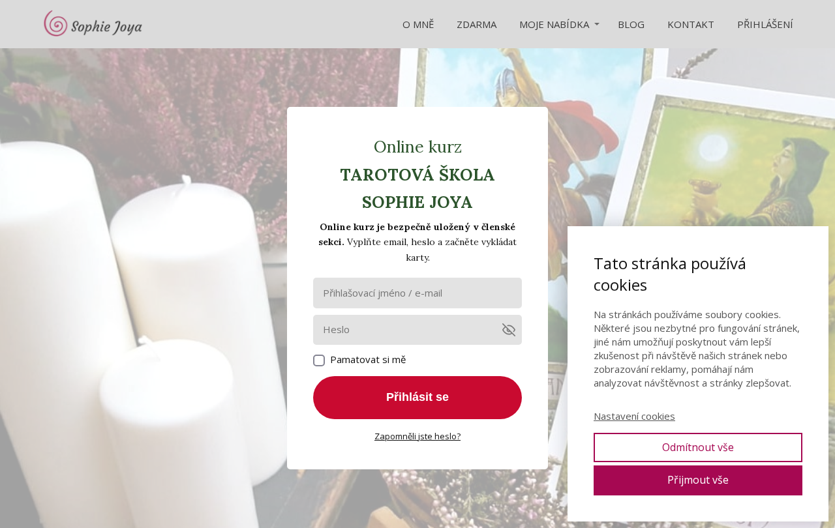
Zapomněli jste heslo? (417, 436)
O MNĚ (418, 24)
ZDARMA (476, 24)
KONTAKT (690, 24)
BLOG (631, 24)
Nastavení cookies (634, 415)
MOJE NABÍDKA (554, 24)
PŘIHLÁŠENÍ (765, 24)
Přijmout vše (698, 480)
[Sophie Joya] (94, 24)
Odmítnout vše (698, 447)
